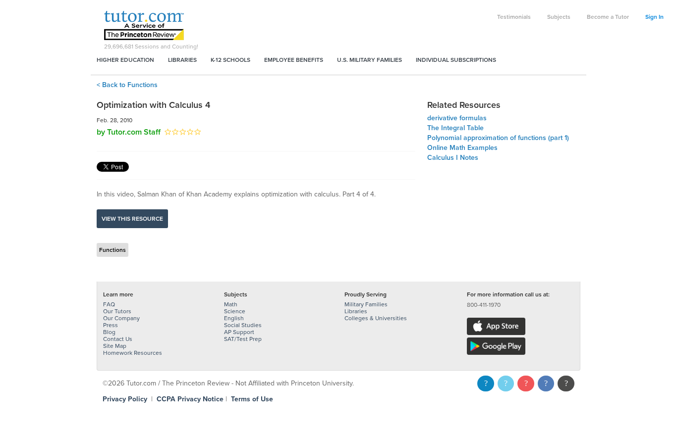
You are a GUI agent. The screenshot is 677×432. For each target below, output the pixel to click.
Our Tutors (117, 311)
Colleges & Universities (375, 318)
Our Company (121, 318)
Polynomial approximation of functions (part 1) (498, 138)
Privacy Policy (125, 399)
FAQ (109, 304)
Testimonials (514, 16)
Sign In (654, 16)
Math (230, 304)
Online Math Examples (462, 148)
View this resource (132, 218)
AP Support (239, 332)
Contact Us (117, 339)
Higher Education (125, 59)
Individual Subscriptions (456, 59)
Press (110, 325)
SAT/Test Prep (243, 339)
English (234, 318)
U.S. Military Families (369, 59)
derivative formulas (457, 118)
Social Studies (243, 325)
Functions (112, 249)
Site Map (114, 345)
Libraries (182, 59)
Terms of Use (252, 399)
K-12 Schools (230, 59)
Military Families (366, 304)
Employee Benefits (293, 59)
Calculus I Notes (452, 157)
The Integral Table (455, 128)
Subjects (558, 16)
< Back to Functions (127, 85)
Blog (109, 332)
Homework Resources (132, 352)
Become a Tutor (608, 16)
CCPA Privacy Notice (190, 399)
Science (234, 311)
